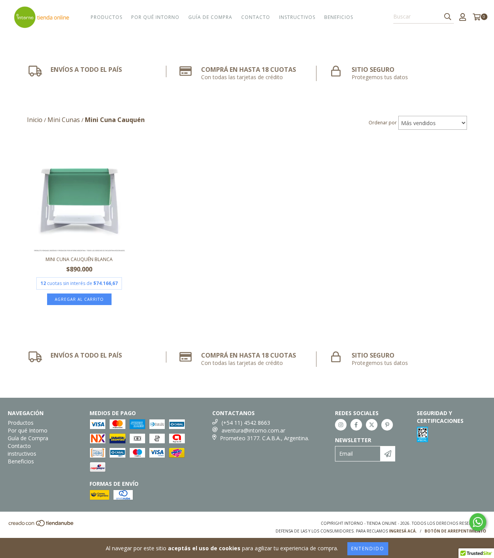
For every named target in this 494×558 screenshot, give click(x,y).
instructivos (297, 17)
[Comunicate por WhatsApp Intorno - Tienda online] (477, 522)
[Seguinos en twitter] (371, 425)
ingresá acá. (403, 531)
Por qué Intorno (155, 17)
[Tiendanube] (41, 525)
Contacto (255, 17)
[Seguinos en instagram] (341, 425)
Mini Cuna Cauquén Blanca (79, 259)
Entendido (367, 548)
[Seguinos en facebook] (356, 425)
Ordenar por (383, 122)
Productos (106, 17)
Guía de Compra (210, 17)
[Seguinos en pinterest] (387, 425)
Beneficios (338, 17)
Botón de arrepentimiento (455, 531)
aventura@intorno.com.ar (253, 430)
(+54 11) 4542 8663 (246, 422)
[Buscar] (448, 17)
